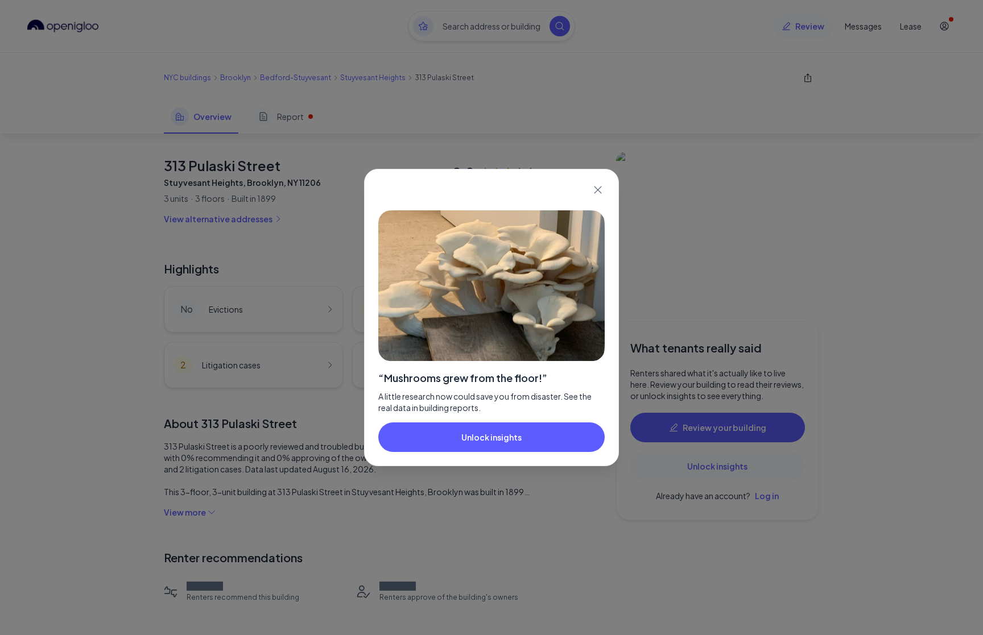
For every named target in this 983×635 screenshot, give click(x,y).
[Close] (598, 190)
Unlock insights (491, 437)
